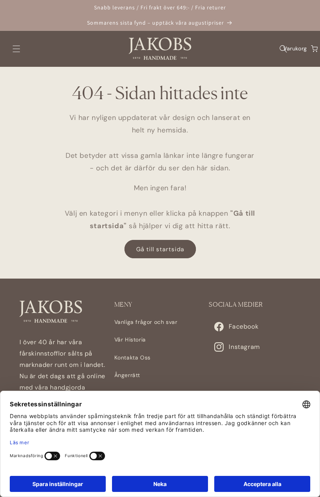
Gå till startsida (160, 249)
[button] (16, 48)
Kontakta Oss (132, 357)
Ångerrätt (127, 375)
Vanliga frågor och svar (146, 321)
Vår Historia (130, 339)
